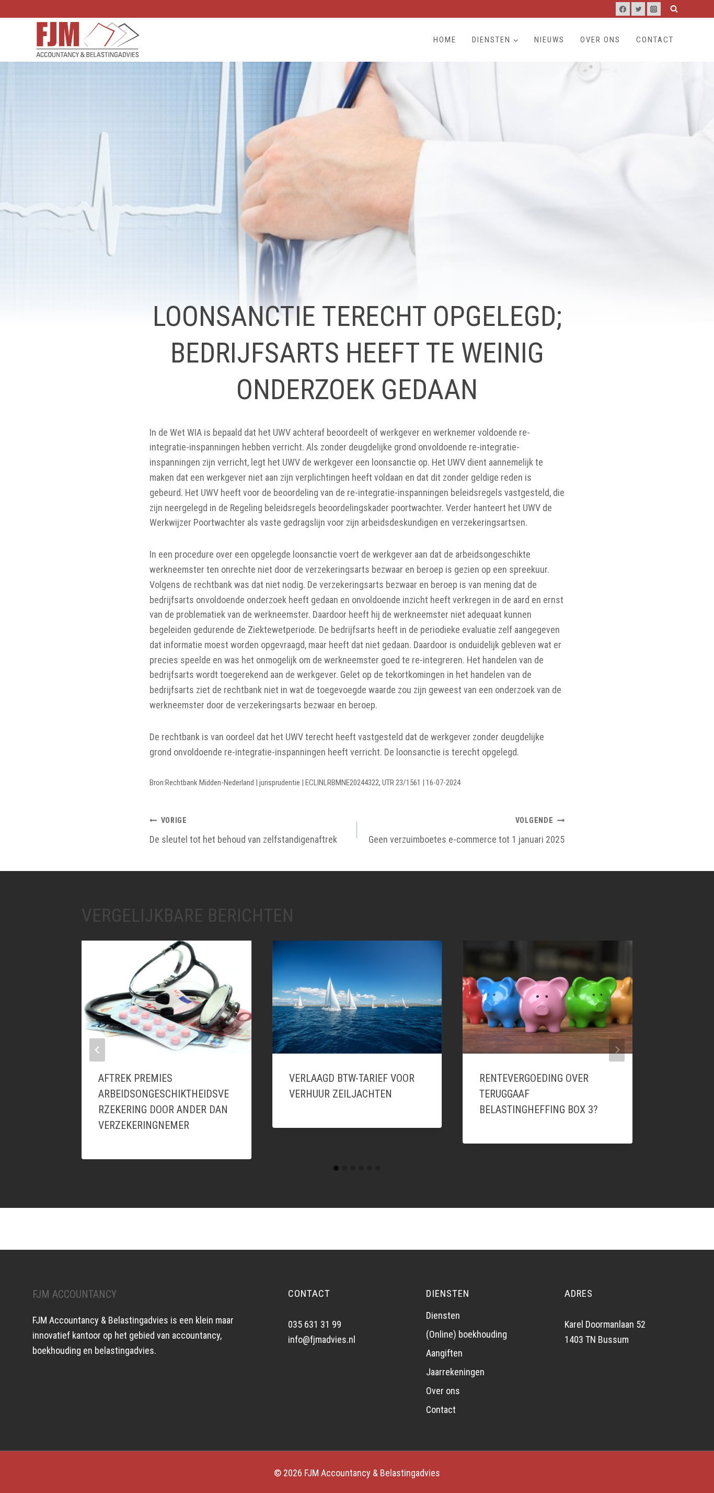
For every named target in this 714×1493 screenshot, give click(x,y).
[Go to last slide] (97, 1049)
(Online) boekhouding (466, 1334)
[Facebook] (622, 9)
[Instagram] (654, 9)
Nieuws (549, 39)
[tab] (336, 1168)
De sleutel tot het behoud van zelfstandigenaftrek (243, 830)
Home (444, 39)
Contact (655, 39)
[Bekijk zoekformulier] (674, 9)
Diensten (443, 1315)
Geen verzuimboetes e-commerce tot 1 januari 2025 (466, 830)
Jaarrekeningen (455, 1371)
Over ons (600, 39)
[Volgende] (617, 1049)
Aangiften (444, 1353)
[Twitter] (638, 9)
